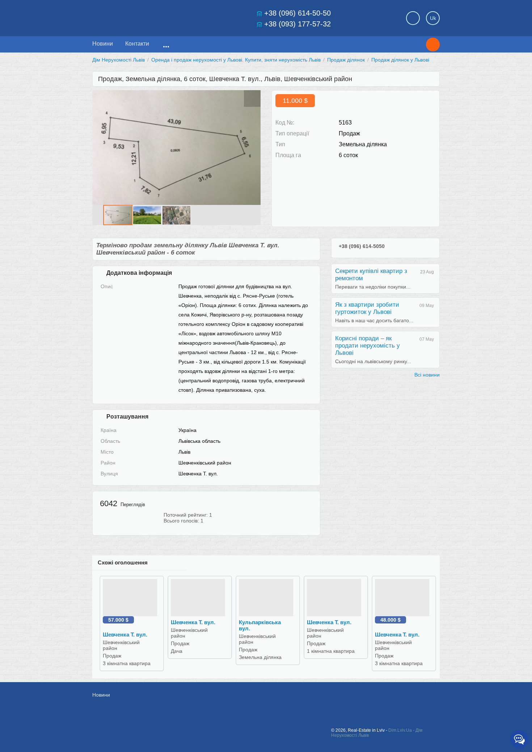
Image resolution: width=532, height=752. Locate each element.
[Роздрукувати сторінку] (429, 103)
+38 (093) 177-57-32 (297, 24)
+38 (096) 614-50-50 (297, 13)
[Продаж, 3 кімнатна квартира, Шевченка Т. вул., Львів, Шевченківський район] (132, 597)
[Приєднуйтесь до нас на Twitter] (377, 698)
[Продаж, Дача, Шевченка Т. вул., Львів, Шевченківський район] (200, 597)
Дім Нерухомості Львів (118, 60)
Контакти (137, 44)
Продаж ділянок (346, 60)
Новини (102, 44)
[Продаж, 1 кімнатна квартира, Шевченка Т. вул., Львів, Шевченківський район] (336, 597)
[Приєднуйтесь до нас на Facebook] (360, 698)
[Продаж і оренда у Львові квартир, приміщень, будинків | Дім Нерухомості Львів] (143, 16)
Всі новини (427, 375)
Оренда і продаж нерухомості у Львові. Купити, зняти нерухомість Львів (236, 60)
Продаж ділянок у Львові (400, 60)
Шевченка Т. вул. (125, 634)
